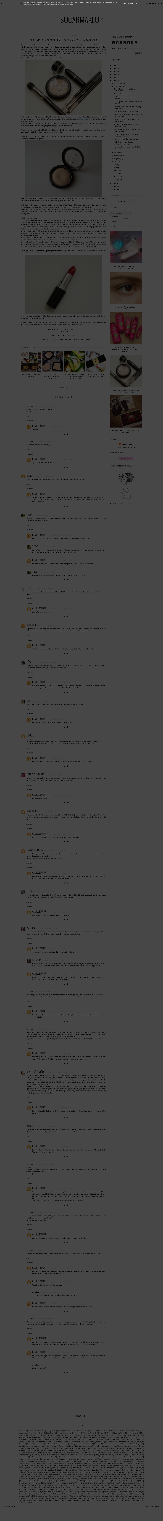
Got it (139, 3)
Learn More (127, 3)
